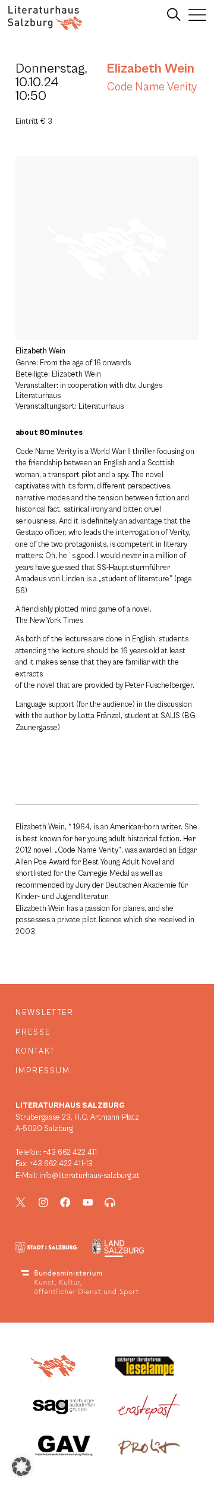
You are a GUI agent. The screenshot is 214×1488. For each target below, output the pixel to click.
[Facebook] (65, 1202)
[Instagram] (43, 1202)
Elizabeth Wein (150, 68)
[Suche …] (173, 15)
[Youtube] (88, 1202)
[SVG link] (45, 18)
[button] (21, 1466)
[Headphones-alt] (110, 1202)
